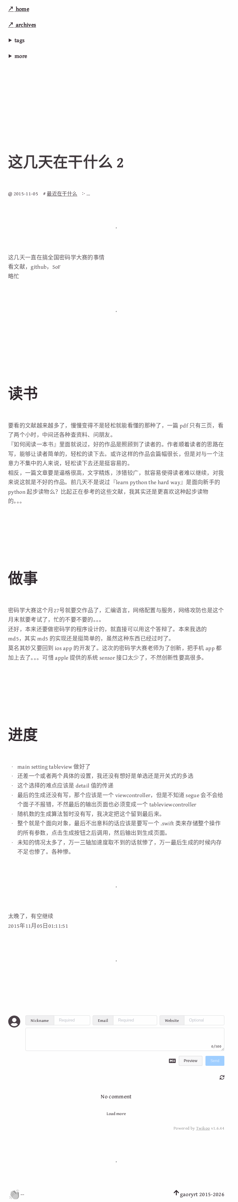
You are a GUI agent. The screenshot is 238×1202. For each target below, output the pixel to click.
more (21, 56)
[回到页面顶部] (176, 1194)
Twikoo (203, 1128)
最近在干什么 (62, 193)
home (21, 9)
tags (19, 40)
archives (25, 24)
